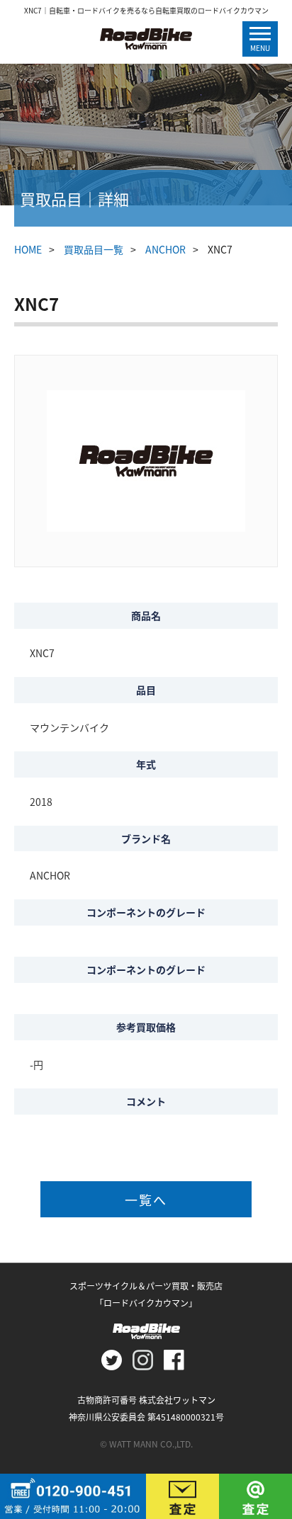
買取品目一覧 (93, 249)
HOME (28, 249)
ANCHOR (165, 249)
